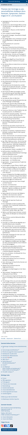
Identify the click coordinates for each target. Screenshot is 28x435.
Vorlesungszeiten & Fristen (10, 392)
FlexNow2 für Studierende (10, 354)
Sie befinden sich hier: (6, 4)
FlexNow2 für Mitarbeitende (10, 355)
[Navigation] (2, 2)
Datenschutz (17, 338)
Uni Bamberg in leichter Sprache (10, 399)
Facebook (5, 426)
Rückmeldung (6, 386)
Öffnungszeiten (7, 380)
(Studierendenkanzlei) (9, 363)
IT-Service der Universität (9, 384)
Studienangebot (7, 393)
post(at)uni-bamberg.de (11, 415)
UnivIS (4, 365)
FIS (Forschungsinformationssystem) (13, 352)
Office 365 (5, 359)
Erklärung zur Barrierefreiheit (9, 397)
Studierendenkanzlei (8, 388)
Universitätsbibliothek (9, 390)
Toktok (11, 426)
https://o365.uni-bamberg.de (10, 370)
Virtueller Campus (7, 372)
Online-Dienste (7, 361)
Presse (4, 378)
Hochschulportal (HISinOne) (10, 350)
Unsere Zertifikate (7, 419)
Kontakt (3, 338)
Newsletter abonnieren (8, 429)
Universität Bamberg (14, 1)
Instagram (2, 426)
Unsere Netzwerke (8, 417)
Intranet (5, 357)
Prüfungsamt (6, 382)
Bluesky (8, 426)
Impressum (10, 338)
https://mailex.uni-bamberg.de (11, 368)
